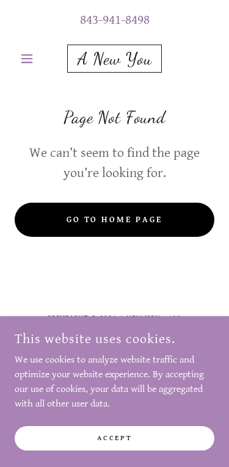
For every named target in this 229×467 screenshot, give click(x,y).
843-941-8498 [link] (115, 19)
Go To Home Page (115, 220)
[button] (30, 58)
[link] (114, 59)
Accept (114, 438)
